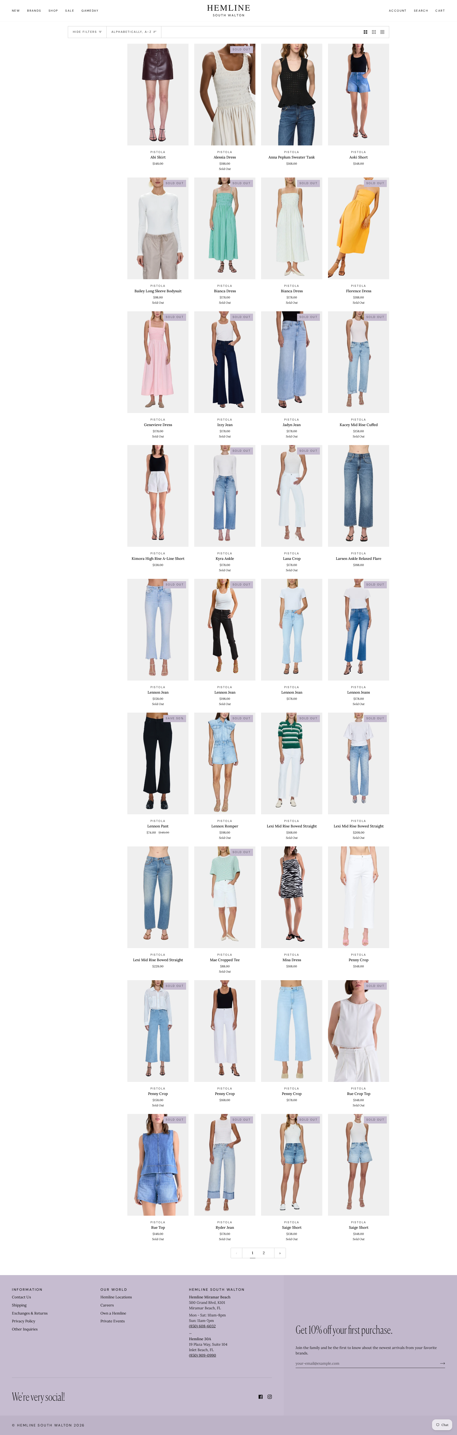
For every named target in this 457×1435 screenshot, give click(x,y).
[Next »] (280, 1253)
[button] (34, 10)
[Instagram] (270, 1397)
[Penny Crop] (358, 897)
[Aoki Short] (358, 94)
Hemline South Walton (44, 1425)
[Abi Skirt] (158, 94)
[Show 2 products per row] (365, 32)
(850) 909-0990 (202, 1355)
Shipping (19, 1305)
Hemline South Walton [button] (217, 1289)
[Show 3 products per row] (374, 32)
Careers (107, 1305)
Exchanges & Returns (30, 1313)
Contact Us (21, 1297)
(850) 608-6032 (202, 1326)
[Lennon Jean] (291, 630)
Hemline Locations (116, 1297)
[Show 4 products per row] (383, 32)
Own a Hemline (113, 1313)
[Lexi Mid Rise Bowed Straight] (158, 897)
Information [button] (27, 1289)
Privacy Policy (23, 1321)
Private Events (112, 1321)
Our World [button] (113, 1289)
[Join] (438, 1363)
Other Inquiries (25, 1329)
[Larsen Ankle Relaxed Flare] (358, 496)
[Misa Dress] (291, 897)
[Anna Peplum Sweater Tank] (291, 94)
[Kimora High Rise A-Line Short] (158, 496)
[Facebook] (260, 1397)
